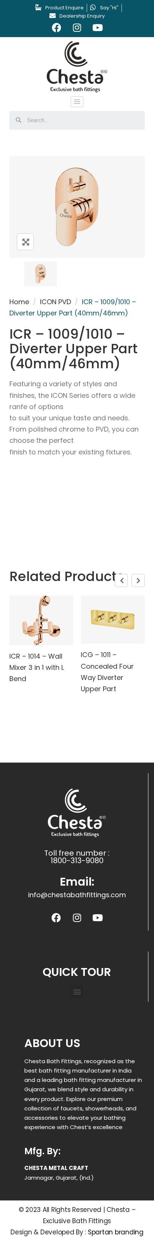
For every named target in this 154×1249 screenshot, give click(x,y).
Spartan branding (116, 1232)
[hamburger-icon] (77, 101)
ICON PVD (55, 301)
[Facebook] (56, 27)
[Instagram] (77, 27)
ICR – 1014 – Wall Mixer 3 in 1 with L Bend (36, 667)
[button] (77, 992)
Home (19, 301)
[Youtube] (97, 27)
